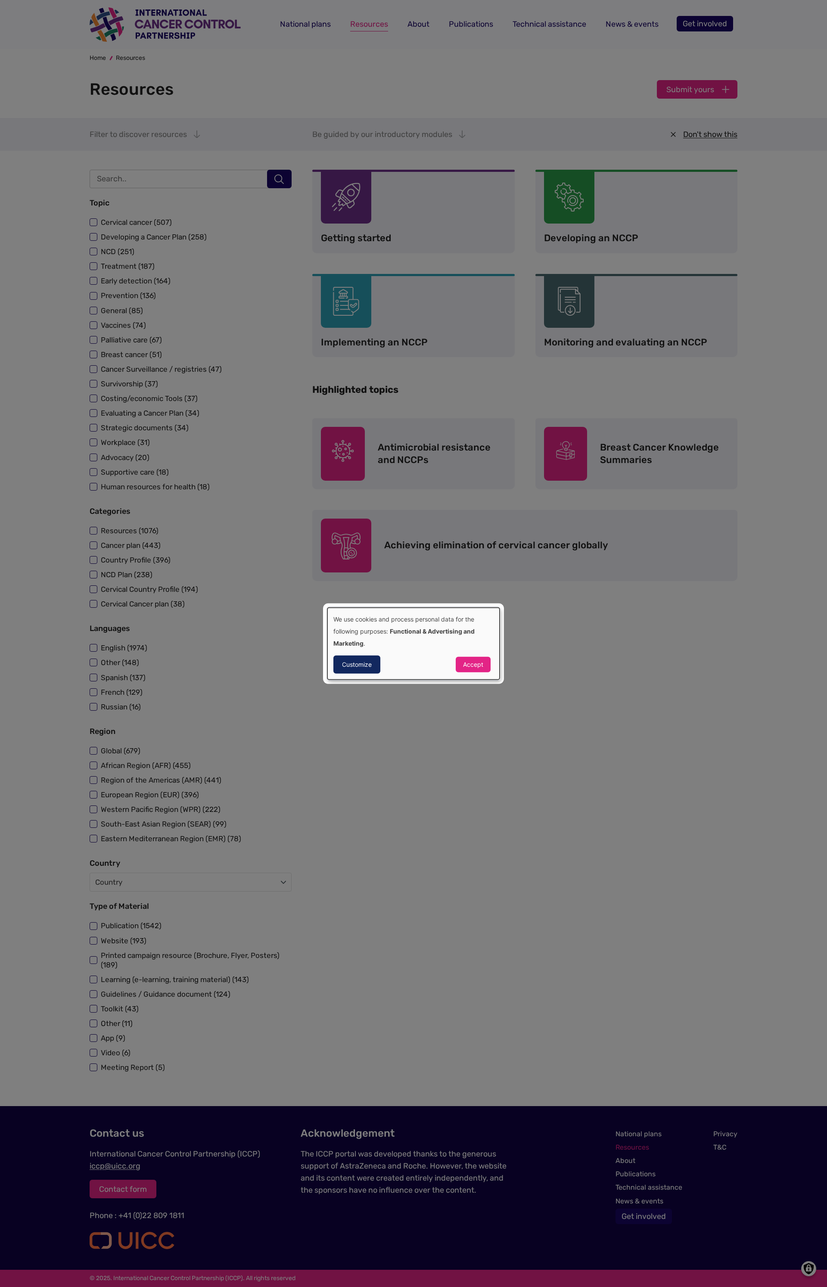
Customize (357, 664)
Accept (473, 664)
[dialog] (413, 644)
